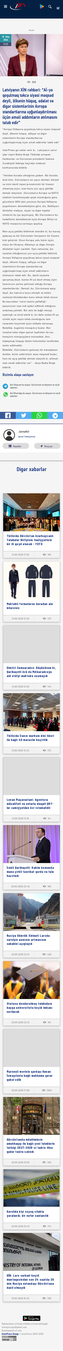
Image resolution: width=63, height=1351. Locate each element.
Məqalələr (17, 446)
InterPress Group (10, 1333)
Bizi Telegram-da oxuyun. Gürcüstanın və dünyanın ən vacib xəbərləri (34, 386)
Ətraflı (31, 30)
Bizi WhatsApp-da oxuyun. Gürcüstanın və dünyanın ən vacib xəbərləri (35, 394)
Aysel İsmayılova (26, 436)
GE (58, 8)
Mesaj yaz (48, 446)
